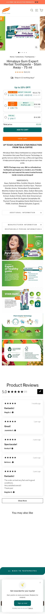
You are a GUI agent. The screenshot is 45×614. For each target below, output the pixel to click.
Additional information (22, 212)
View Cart (22, 139)
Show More (22, 501)
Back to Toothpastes (24, 571)
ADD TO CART (22, 130)
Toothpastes (29, 57)
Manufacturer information (22, 225)
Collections (20, 57)
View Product (10, 551)
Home (12, 57)
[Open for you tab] (37, 304)
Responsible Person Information (22, 229)
